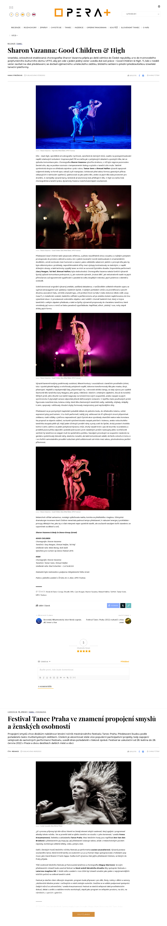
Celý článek (83, 914)
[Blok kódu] (64, 677)
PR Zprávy (23, 712)
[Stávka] (50, 677)
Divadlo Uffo (69, 592)
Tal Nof (113, 592)
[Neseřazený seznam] (57, 677)
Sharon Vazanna (91, 592)
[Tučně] (40, 677)
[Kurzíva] (43, 677)
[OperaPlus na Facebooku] (11, 15)
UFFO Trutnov (41, 595)
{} (71, 677)
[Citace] (60, 677)
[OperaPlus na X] (17, 15)
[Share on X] (122, 605)
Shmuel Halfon (104, 592)
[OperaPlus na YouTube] (23, 15)
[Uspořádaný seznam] (54, 677)
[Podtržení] (47, 677)
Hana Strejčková (15, 75)
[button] (159, 6)
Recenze (12, 44)
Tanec (19, 44)
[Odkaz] (67, 677)
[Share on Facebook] (139, 75)
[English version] (34, 15)
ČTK (9, 751)
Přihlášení (124, 661)
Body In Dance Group (54, 592)
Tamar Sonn (121, 592)
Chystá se (12, 712)
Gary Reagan (79, 592)
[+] (74, 677)
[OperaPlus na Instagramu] (28, 15)
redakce (15, 751)
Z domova (40, 712)
